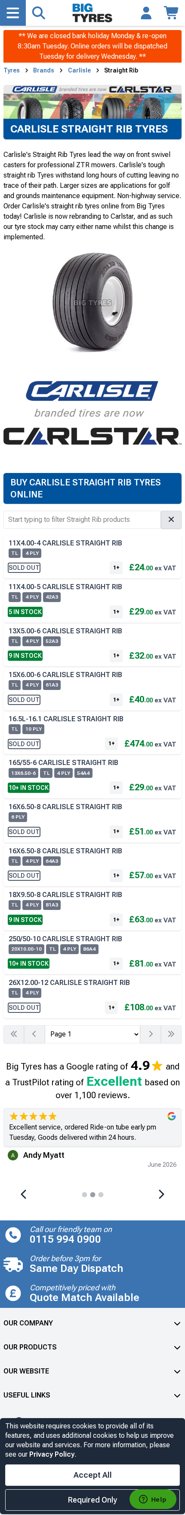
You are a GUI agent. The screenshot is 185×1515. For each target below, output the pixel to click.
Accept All (93, 1474)
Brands (43, 70)
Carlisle (79, 70)
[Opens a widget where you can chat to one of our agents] (152, 1500)
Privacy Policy (51, 1454)
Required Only (92, 1499)
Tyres (11, 70)
